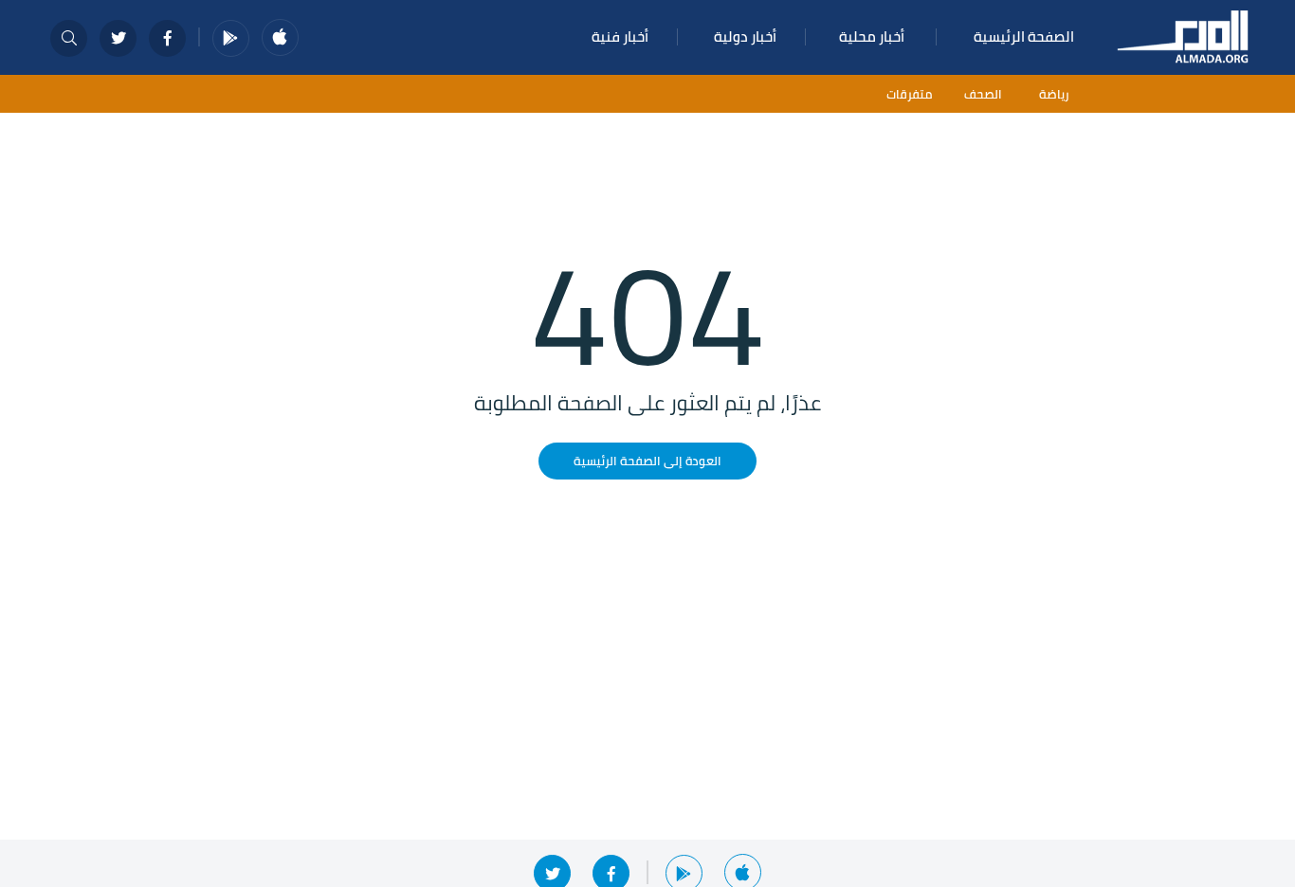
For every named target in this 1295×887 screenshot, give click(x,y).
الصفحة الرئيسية (1024, 36)
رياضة (1054, 94)
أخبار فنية (620, 36)
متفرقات (909, 94)
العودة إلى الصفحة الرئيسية (647, 460)
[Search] (68, 38)
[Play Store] (230, 38)
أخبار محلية (871, 36)
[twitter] (118, 38)
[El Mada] (1183, 35)
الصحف (983, 94)
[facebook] (167, 38)
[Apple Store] (280, 37)
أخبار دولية (745, 36)
